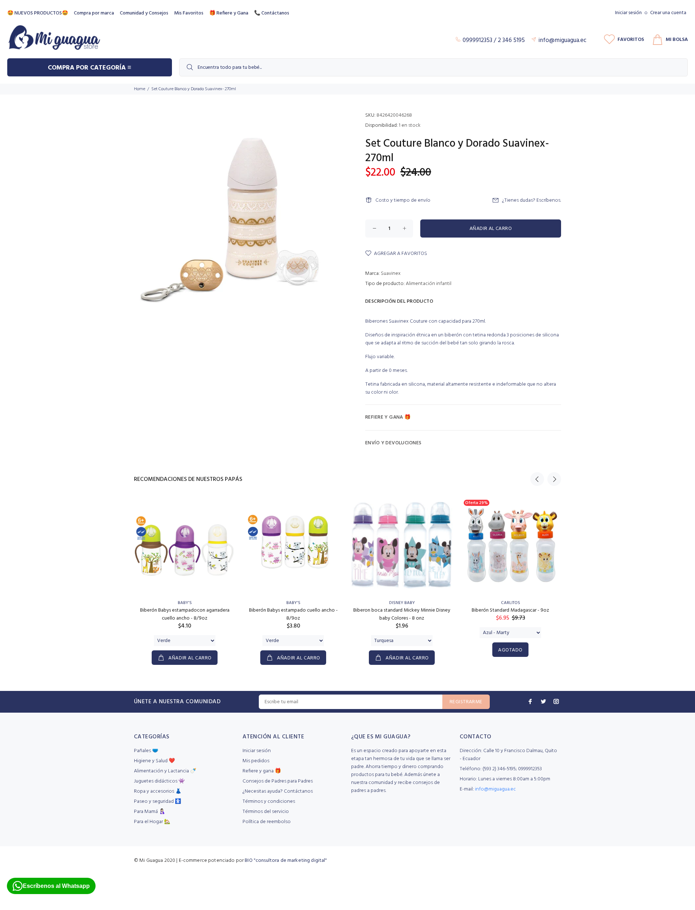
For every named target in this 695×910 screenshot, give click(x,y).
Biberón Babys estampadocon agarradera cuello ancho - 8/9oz (184, 614)
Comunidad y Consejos (144, 13)
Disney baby (402, 603)
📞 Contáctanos (271, 13)
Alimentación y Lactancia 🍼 (165, 771)
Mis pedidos (256, 761)
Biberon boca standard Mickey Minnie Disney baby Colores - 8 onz (401, 614)
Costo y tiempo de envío (402, 200)
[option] (184, 573)
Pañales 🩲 (146, 751)
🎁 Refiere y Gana (228, 13)
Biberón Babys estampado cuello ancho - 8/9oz (293, 614)
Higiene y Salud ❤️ (154, 761)
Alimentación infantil (428, 284)
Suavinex (391, 273)
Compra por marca (94, 13)
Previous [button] (537, 479)
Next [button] (554, 479)
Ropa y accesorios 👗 (157, 791)
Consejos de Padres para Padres (278, 781)
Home (139, 89)
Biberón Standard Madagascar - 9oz (510, 610)
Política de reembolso (267, 822)
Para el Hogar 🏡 (152, 822)
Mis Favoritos (188, 13)
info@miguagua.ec (495, 789)
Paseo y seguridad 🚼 (157, 801)
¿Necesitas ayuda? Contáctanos (278, 791)
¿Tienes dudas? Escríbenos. (531, 200)
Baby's (185, 603)
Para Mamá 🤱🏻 (149, 812)
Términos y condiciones (269, 801)
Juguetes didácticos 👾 (159, 781)
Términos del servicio (266, 812)
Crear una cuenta (668, 13)
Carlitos (510, 603)
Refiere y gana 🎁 (262, 771)
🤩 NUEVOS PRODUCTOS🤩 (37, 13)
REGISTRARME (466, 702)
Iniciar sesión (628, 13)
